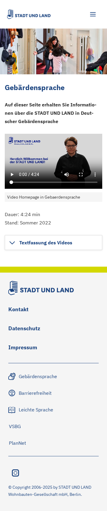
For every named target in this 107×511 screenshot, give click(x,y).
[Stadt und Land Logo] (29, 14)
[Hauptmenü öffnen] (93, 14)
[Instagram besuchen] (15, 473)
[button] (40, 242)
